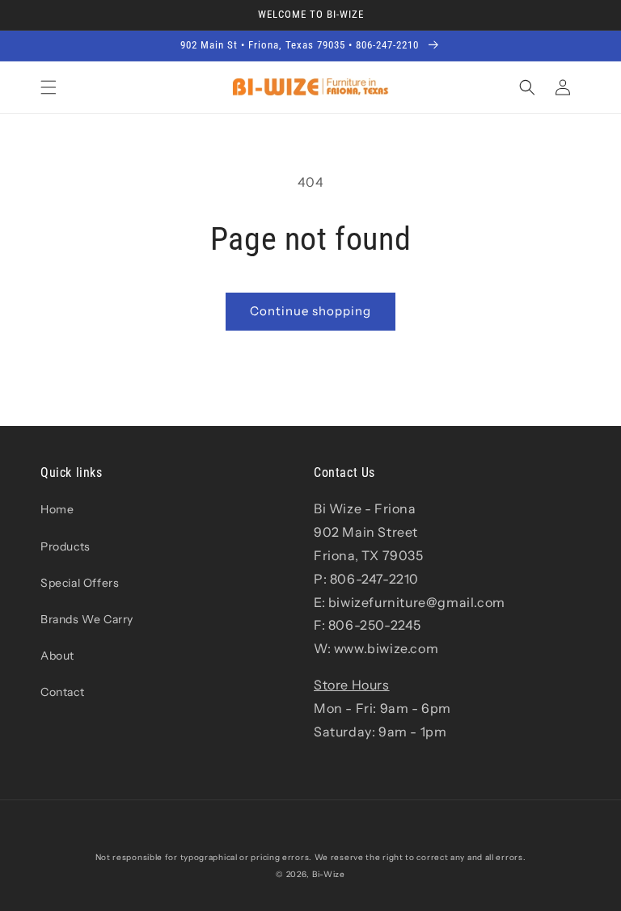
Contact (62, 692)
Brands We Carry (86, 619)
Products (65, 546)
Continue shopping (310, 310)
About (57, 655)
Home (57, 509)
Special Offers (79, 583)
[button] (48, 87)
